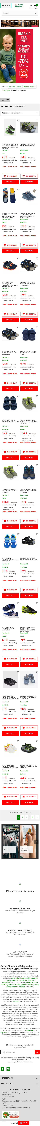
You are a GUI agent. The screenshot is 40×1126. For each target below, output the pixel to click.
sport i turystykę (27, 984)
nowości (16, 1001)
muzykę (22, 987)
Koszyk (36, 8)
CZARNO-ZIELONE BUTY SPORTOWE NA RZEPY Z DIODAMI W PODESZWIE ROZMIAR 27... (10, 146)
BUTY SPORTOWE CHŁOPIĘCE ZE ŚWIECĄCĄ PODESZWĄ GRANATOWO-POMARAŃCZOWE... (9, 284)
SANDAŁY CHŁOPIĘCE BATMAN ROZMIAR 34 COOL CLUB (9, 353)
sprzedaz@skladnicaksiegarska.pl (16, 1107)
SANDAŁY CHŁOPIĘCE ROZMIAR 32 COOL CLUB (28, 559)
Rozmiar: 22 (24, 219)
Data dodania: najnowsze (20, 113)
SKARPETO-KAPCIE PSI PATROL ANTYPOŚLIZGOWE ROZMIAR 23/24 (9, 216)
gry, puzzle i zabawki (29, 978)
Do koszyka (10, 176)
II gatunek (29, 1030)
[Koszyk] (35, 6)
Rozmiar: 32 (24, 564)
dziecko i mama (31, 982)
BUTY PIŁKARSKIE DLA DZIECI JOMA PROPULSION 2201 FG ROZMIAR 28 (27, 629)
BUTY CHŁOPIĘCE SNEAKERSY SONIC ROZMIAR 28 (8, 628)
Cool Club (23, 222)
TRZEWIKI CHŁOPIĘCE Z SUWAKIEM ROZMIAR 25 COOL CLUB (28, 491)
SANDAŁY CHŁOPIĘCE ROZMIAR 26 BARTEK (27, 145)
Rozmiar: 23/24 (7, 219)
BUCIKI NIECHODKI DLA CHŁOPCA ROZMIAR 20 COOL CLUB (28, 697)
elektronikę (15, 984)
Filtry (7, 100)
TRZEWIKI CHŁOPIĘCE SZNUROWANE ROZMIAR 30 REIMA (28, 422)
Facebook (2, 1069)
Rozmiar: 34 (5, 357)
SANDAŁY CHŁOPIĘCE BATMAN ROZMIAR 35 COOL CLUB (27, 284)
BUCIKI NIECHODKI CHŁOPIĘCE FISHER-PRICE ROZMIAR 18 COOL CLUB (10, 767)
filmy (31, 987)
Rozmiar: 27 (5, 150)
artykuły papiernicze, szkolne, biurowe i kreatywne (18, 981)
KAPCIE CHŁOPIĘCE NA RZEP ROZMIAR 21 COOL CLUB (28, 353)
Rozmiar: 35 (24, 288)
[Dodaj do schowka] (16, 121)
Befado (22, 774)
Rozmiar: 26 (24, 150)
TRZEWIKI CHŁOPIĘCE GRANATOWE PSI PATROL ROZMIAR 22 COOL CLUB (27, 216)
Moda (6, 849)
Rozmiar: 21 (24, 357)
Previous (3, 23)
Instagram (8, 1069)
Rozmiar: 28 (5, 633)
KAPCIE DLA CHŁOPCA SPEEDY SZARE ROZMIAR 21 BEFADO (28, 766)
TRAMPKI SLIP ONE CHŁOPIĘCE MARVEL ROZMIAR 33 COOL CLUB (10, 697)
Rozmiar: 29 (5, 288)
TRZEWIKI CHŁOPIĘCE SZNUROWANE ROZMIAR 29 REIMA (10, 491)
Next (37, 23)
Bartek (22, 153)
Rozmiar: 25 (24, 495)
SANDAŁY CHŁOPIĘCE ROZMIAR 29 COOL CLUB (10, 421)
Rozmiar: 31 (5, 702)
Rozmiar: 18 (5, 771)
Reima (22, 429)
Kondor (4, 222)
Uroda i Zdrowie (24, 849)
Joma (22, 636)
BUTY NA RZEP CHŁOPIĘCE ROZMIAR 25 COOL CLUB (10, 559)
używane (4, 1032)
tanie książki (16, 978)
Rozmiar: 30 (24, 426)
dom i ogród (6, 984)
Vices (3, 153)
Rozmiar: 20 (24, 702)
